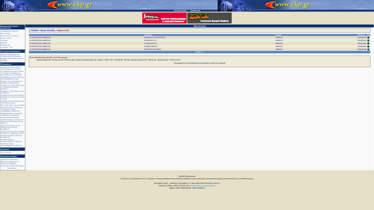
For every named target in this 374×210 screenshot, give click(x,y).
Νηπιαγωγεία (5, 45)
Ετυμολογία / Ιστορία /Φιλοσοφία (12, 166)
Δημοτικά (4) (163, 60)
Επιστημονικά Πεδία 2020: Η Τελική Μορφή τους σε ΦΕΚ (11, 68)
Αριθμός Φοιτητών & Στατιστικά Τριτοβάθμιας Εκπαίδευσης (11, 114)
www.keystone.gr (209, 186)
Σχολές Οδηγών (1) (139, 60)
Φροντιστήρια (5, 33)
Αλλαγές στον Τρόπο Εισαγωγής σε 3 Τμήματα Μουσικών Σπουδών (12, 87)
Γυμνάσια (4, 40)
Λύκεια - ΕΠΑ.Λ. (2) (105, 60)
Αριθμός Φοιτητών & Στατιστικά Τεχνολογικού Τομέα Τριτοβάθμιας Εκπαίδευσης (11, 109)
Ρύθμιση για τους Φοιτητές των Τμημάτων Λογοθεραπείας (11, 82)
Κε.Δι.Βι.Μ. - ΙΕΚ (6, 47)
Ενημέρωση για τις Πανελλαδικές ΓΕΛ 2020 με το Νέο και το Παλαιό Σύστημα (12, 97)
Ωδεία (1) (152, 60)
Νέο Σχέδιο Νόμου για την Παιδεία (13, 105)
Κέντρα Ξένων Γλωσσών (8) (63, 60)
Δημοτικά (4, 43)
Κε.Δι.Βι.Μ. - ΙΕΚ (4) (122, 60)
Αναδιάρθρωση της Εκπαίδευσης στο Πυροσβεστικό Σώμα (12, 78)
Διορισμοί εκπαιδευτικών (9, 159)
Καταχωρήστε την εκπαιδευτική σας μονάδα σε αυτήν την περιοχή (199, 63)
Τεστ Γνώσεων (6, 152)
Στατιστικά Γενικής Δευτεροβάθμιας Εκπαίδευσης (11, 144)
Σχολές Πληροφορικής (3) (86, 60)
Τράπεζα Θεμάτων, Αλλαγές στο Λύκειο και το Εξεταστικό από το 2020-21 (12, 121)
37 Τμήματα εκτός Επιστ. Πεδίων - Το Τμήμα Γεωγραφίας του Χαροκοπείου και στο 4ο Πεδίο (12, 73)
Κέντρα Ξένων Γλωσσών (10, 36)
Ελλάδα (34, 30)
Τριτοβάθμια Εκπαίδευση (9, 31)
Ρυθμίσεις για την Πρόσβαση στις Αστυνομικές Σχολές (12, 102)
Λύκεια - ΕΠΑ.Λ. (6, 38)
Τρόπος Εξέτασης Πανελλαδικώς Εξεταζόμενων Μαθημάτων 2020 (12, 132)
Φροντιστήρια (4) (43, 60)
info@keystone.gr (195, 186)
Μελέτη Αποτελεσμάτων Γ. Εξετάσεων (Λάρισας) (10, 162)
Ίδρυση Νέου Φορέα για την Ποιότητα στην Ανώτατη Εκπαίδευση (10, 127)
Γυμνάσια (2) (175, 60)
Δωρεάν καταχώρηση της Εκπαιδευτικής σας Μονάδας (11, 55)
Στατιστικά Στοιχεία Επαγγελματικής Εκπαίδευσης (11, 140)
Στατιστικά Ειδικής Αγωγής (10, 117)
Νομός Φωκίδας (48, 30)
